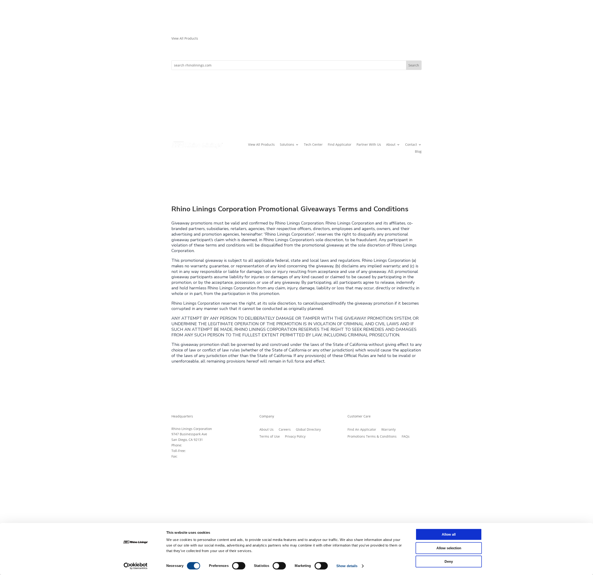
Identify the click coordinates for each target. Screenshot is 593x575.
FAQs (406, 437)
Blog (418, 152)
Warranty (388, 430)
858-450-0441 (193, 445)
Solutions (287, 145)
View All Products (261, 145)
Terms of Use (269, 437)
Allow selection (448, 548)
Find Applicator (339, 145)
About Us (266, 430)
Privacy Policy (295, 437)
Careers (285, 430)
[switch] (238, 565)
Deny (449, 561)
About (390, 145)
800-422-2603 (197, 451)
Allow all (449, 534)
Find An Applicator (361, 430)
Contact (411, 145)
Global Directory (308, 430)
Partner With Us (368, 145)
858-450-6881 (188, 456)
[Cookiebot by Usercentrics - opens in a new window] (135, 565)
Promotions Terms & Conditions (372, 437)
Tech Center (313, 145)
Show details (346, 566)
